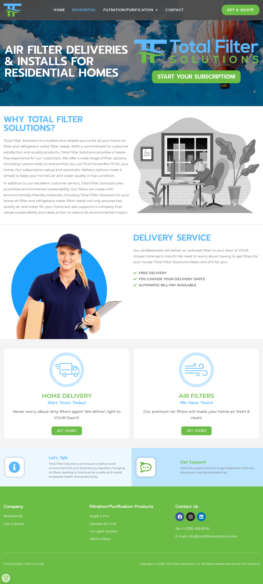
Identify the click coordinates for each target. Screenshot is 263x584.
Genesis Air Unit (102, 524)
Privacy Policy (13, 564)
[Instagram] (190, 516)
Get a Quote (14, 524)
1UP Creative (250, 564)
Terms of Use (34, 564)
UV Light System (103, 531)
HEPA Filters (100, 539)
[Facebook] (179, 516)
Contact (174, 10)
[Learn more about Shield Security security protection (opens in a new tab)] (6, 578)
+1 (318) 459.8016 (195, 528)
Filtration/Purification (128, 10)
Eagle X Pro (99, 516)
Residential (84, 10)
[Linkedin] (201, 516)
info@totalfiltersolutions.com (212, 536)
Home (59, 10)
